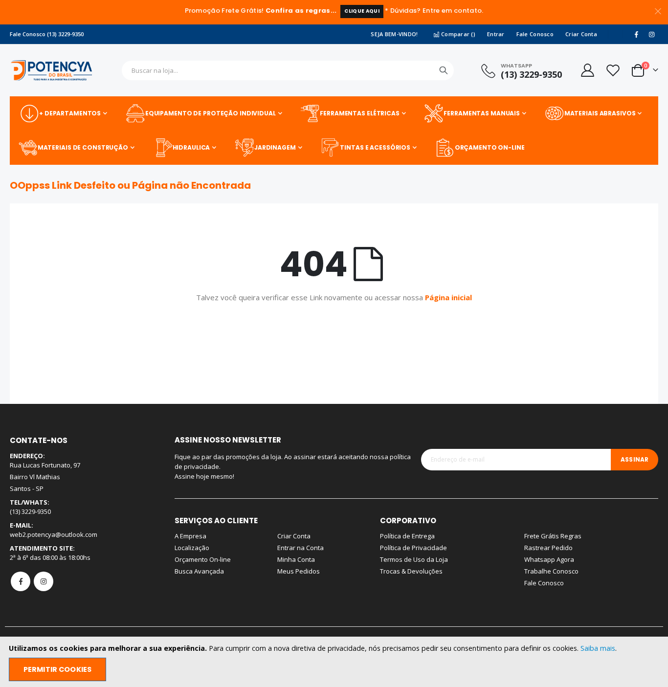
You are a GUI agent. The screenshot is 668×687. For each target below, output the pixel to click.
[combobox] (288, 70)
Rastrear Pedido (548, 547)
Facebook (20, 581)
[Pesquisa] (443, 70)
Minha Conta (296, 559)
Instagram (43, 581)
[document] (335, 662)
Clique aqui (361, 11)
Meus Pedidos (298, 571)
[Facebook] (636, 34)
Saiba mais (597, 648)
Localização (192, 547)
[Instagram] (651, 34)
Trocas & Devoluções (411, 571)
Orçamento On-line (203, 559)
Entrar (496, 34)
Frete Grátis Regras (552, 536)
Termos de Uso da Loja (414, 559)
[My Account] (587, 70)
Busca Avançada (199, 571)
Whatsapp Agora (549, 559)
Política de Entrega (407, 536)
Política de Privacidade (413, 547)
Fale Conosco (535, 34)
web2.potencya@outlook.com (53, 534)
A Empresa (190, 536)
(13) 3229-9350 (531, 74)
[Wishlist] (613, 70)
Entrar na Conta (300, 547)
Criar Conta (581, 34)
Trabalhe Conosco (551, 571)
